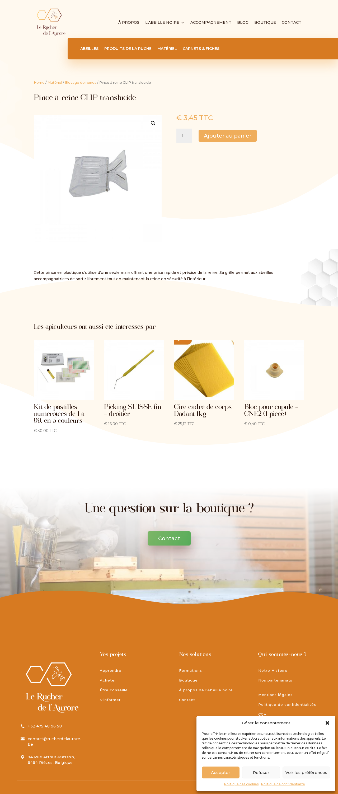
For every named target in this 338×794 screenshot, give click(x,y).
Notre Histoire (273, 670)
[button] (327, 723)
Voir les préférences (306, 772)
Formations (190, 670)
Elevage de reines (80, 82)
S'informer (110, 700)
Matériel (167, 49)
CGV (262, 714)
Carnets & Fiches (201, 49)
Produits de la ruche (128, 49)
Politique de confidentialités (287, 704)
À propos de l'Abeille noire (206, 690)
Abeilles (89, 49)
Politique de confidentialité (283, 784)
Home (39, 82)
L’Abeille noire (162, 22)
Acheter (108, 680)
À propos (128, 22)
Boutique (265, 22)
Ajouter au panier (227, 136)
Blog (242, 22)
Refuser (261, 772)
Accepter (220, 772)
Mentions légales (275, 695)
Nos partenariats (275, 680)
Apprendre (110, 670)
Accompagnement (210, 22)
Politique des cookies (241, 784)
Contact (291, 22)
